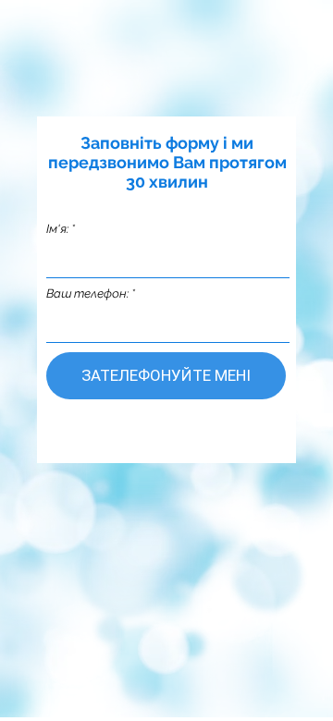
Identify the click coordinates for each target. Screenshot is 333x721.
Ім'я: (57, 229)
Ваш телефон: (87, 293)
